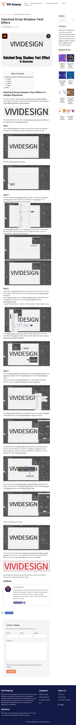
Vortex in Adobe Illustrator (70, 82)
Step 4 (8, 85)
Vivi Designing (7, 27)
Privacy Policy (62, 697)
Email (22, 633)
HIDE (25, 73)
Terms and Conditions (64, 700)
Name (8, 633)
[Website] (24, 603)
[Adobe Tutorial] (11, 4)
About (64, 3)
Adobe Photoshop (44, 697)
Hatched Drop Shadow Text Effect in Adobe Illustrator (18, 77)
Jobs (40, 702)
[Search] (73, 20)
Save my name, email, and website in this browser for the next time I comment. (24, 666)
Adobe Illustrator (9, 14)
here (69, 45)
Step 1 (8, 79)
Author (6, 87)
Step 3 (8, 83)
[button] (43, 3)
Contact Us (27, 5)
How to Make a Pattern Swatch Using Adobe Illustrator (70, 100)
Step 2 (8, 81)
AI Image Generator (44, 700)
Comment (9, 640)
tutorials (61, 41)
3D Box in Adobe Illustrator (62, 118)
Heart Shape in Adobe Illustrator (70, 118)
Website (36, 633)
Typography (9, 612)
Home (26, 3)
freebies (65, 43)
